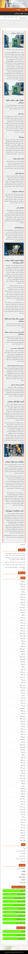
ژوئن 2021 (23, 693)
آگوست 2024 (22, 610)
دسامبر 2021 (22, 677)
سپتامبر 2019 (22, 744)
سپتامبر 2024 (22, 607)
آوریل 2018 (23, 788)
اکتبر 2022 (23, 654)
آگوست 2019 (22, 747)
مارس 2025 (22, 597)
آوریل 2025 (23, 594)
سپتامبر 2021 (22, 685)
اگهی (24, 848)
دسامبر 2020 (22, 708)
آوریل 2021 (23, 698)
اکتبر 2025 (23, 586)
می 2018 (23, 786)
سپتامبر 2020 (22, 716)
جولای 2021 (23, 690)
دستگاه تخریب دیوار (21, 868)
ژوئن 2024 (23, 612)
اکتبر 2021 (23, 682)
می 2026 (23, 581)
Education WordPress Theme (12, 952)
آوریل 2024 (23, 617)
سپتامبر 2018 (22, 775)
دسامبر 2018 (22, 768)
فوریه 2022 (23, 674)
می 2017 (23, 817)
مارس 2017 (23, 822)
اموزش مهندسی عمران (8, 16)
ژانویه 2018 (23, 796)
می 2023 (23, 643)
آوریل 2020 (23, 729)
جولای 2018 (23, 781)
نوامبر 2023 (23, 630)
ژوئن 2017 (23, 814)
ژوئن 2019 (23, 752)
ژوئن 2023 (23, 641)
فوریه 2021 (23, 703)
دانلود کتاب (23, 853)
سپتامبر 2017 (22, 806)
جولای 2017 (23, 812)
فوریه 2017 (23, 825)
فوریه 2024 (23, 623)
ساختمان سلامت (22, 877)
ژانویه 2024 (23, 625)
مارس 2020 (22, 731)
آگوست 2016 (22, 840)
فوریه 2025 (23, 599)
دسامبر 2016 (22, 830)
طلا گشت (23, 871)
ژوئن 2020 (23, 724)
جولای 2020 (22, 721)
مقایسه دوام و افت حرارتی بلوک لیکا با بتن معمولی (15, 562)
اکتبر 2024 (23, 604)
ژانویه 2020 (23, 737)
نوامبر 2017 (23, 801)
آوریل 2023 (23, 646)
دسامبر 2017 (22, 799)
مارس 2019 (23, 760)
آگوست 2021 (22, 687)
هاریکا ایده (23, 879)
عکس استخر (22, 861)
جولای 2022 (23, 661)
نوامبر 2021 (23, 680)
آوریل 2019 (23, 757)
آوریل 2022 (23, 669)
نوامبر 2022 (23, 651)
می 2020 (23, 726)
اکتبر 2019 (23, 742)
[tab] (26, 10)
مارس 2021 (23, 700)
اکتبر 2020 (23, 713)
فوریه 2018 (23, 794)
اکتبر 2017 (23, 804)
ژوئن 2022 (23, 664)
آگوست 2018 (22, 778)
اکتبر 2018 (23, 773)
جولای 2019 (23, 749)
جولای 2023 (22, 638)
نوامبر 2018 (23, 770)
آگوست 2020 (22, 718)
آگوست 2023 (22, 636)
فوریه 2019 (23, 762)
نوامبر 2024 (22, 602)
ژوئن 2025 (23, 589)
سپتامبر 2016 (22, 838)
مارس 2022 (23, 672)
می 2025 (23, 592)
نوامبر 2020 (23, 711)
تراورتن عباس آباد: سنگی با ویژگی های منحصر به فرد (14, 564)
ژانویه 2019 (23, 765)
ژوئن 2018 (23, 783)
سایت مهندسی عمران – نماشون (14, 3)
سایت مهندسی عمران (20, 858)
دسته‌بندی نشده (22, 856)
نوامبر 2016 (23, 832)
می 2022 (23, 667)
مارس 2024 (22, 620)
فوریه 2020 (23, 734)
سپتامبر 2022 (22, 656)
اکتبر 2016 (23, 835)
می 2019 (23, 755)
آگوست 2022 (22, 659)
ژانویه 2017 (23, 827)
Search (10, 10)
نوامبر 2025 (22, 584)
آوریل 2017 (23, 819)
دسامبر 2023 (22, 628)
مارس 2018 (23, 791)
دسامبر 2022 (22, 648)
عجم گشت (23, 874)
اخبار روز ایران (22, 882)
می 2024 (23, 615)
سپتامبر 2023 (22, 633)
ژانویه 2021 (23, 705)
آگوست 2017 (22, 809)
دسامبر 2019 (22, 739)
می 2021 (23, 695)
